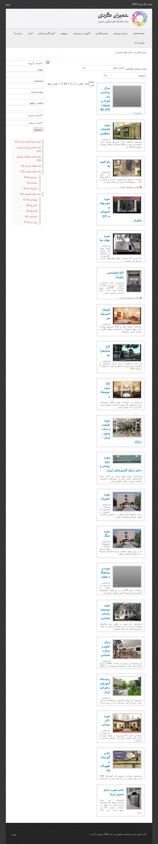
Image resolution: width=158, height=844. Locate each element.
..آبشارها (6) (32, 211)
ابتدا (86, 83)
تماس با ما (139, 42)
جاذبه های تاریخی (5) (31, 166)
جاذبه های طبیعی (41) (30, 194)
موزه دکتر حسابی (106, 720)
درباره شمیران (120, 33)
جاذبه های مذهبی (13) (30, 171)
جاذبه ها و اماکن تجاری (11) (28, 141)
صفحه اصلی (139, 33)
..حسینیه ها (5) (31, 177)
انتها (50, 83)
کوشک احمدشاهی (105, 314)
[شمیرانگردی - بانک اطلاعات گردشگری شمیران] (122, 18)
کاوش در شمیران (81, 33)
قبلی (80, 83)
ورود (8, 4)
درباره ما (18, 33)
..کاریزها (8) (32, 205)
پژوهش (64, 33)
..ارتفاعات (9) (31, 216)
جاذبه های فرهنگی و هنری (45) (28, 158)
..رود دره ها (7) (31, 222)
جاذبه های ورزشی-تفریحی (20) (28, 149)
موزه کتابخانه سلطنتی (105, 129)
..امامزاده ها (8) (30, 188)
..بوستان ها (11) (30, 199)
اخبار (30, 33)
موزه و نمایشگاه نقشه (105, 572)
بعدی (55, 83)
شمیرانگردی (102, 33)
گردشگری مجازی (46, 33)
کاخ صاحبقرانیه (105, 351)
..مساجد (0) (32, 182)
